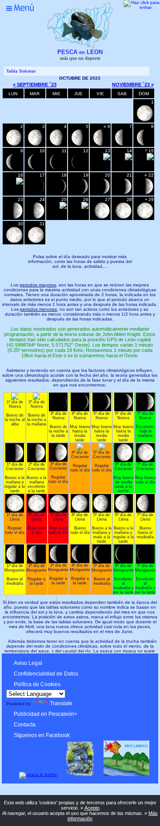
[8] (145, 193)
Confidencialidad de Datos (46, 674)
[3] (36, 193)
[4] (58, 193)
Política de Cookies (37, 684)
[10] (36, 218)
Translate (61, 703)
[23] (123, 145)
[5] (79, 193)
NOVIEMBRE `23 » (133, 84)
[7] (123, 193)
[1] (150, 158)
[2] (19, 183)
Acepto (92, 808)
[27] (58, 169)
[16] (14, 242)
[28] (79, 169)
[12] (84, 207)
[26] (36, 169)
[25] (14, 169)
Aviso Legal (28, 663)
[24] (145, 145)
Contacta (25, 725)
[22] (101, 145)
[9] (14, 218)
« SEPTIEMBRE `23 (34, 84)
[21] (79, 145)
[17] (145, 120)
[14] (123, 218)
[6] (101, 193)
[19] (36, 145)
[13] (101, 218)
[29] (106, 158)
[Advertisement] (79, 636)
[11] (63, 207)
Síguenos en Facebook (42, 735)
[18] (14, 145)
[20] (58, 145)
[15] (145, 218)
